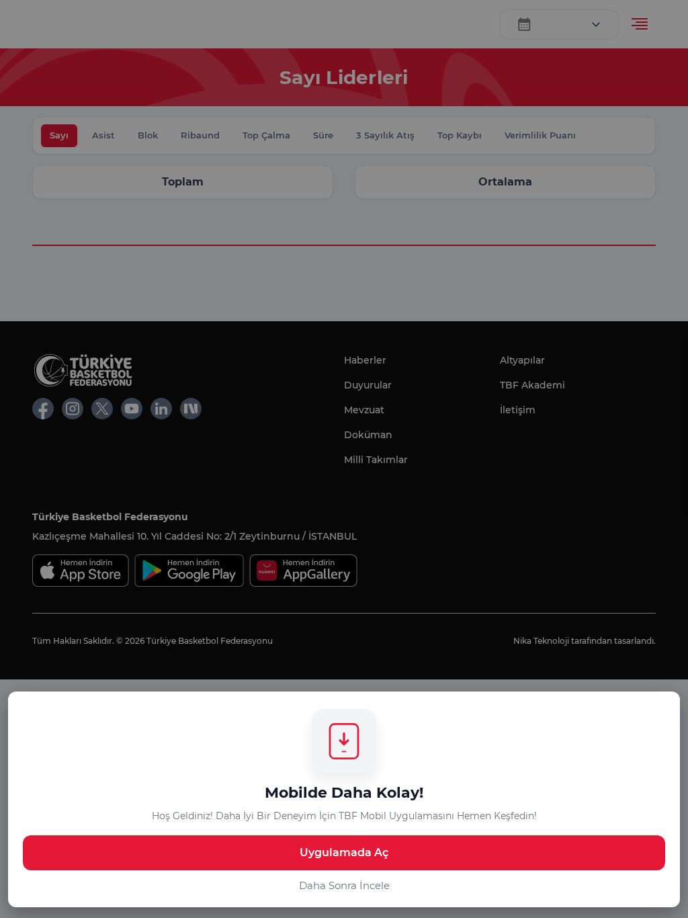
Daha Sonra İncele (344, 885)
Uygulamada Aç (344, 852)
